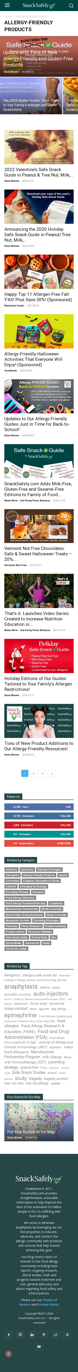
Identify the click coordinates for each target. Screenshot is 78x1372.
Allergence (12, 875)
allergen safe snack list (40, 975)
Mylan (68, 1057)
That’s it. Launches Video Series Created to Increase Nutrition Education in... (36, 619)
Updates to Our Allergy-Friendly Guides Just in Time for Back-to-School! (37, 424)
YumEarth (10, 370)
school (52, 1072)
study (21, 1077)
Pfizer (44, 1067)
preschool (54, 1067)
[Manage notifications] (8, 1353)
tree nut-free (14, 1083)
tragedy (35, 1078)
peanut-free (29, 1067)
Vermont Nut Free (15, 565)
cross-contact (16, 1008)
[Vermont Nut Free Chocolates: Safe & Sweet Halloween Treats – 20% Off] (39, 526)
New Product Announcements (24, 915)
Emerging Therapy (17, 892)
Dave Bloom (11, 71)
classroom (21, 1003)
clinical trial (56, 1003)
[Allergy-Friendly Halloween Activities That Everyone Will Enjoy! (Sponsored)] (39, 331)
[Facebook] (8, 1335)
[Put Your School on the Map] (39, 1122)
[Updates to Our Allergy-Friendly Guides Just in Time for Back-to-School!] (39, 396)
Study (46, 943)
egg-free (44, 1009)
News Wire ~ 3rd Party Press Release (27, 500)
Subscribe (64, 843)
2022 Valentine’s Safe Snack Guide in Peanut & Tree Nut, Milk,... (38, 172)
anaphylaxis (21, 985)
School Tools (39, 937)
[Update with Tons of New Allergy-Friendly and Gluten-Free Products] (39, 56)
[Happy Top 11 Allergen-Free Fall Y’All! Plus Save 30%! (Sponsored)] (39, 272)
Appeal (63, 875)
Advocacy (27, 869)
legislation (56, 1047)
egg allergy (58, 1008)
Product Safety (15, 932)
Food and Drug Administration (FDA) (36, 1034)
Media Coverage (52, 909)
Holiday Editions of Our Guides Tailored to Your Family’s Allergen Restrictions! (38, 684)
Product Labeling (55, 926)
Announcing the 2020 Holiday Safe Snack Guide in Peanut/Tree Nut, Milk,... (37, 235)
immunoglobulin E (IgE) (20, 1042)
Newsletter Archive (18, 920)
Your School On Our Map (23, 1097)
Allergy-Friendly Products (39, 875)
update (55, 1083)
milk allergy (52, 1056)
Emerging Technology (33, 886)
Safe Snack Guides (29, 1072)
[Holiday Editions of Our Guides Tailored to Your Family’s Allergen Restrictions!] (39, 656)
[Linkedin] (32, 1335)
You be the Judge (16, 948)
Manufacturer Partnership (22, 909)
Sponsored (32, 943)
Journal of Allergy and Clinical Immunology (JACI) (38, 1044)
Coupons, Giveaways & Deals (41, 881)
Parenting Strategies (46, 920)
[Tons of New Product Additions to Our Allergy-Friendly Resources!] (39, 721)
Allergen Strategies (49, 869)
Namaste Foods (14, 305)
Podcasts (12, 926)
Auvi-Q (7, 999)
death (33, 1009)
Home (8, 16)
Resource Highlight (40, 932)
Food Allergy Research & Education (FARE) (34, 1028)
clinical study (38, 1003)
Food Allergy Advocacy (20, 897)
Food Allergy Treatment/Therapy (26, 903)
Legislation (56, 903)
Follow (65, 816)
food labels (57, 1037)
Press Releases (31, 926)
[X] (67, 1335)
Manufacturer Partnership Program (29, 1054)
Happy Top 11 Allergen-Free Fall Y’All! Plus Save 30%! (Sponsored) (38, 297)
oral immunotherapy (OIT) (25, 1062)
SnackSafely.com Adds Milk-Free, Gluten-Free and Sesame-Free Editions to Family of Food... (38, 489)
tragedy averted (56, 1078)
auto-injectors (50, 993)
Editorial (11, 886)
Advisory (11, 869)
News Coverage (56, 915)
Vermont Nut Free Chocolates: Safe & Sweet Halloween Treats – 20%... (38, 554)
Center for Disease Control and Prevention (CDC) (39, 999)
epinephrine (20, 1014)
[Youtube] (39, 1347)
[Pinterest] (43, 1335)
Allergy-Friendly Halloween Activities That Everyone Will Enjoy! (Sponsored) (33, 359)
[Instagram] (20, 1334)
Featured (38, 892)
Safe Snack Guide (17, 937)
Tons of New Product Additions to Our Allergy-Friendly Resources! (38, 746)
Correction (12, 881)
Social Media (13, 943)
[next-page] (51, 773)
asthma (45, 987)
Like (68, 806)
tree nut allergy (37, 1083)
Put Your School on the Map (31, 1132)
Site (53, 937)
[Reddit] (55, 1335)
